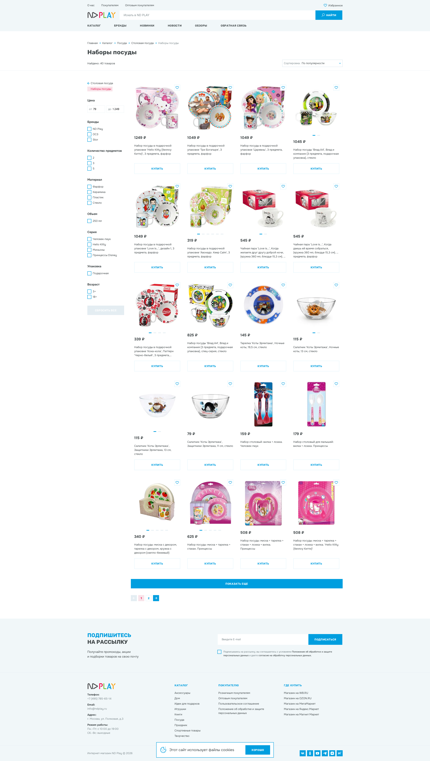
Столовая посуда (142, 43)
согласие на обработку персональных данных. (285, 655)
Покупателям (109, 5)
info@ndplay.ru (97, 708)
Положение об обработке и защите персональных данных (241, 711)
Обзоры (201, 25)
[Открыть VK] (303, 753)
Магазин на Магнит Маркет (301, 714)
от (90, 109)
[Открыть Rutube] (340, 753)
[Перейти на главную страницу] (101, 15)
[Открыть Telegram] (325, 753)
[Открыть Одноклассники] (310, 753)
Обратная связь (234, 25)
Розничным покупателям (234, 693)
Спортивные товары (188, 730)
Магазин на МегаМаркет (299, 703)
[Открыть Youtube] (317, 753)
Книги (178, 714)
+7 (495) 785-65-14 (99, 698)
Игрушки (180, 709)
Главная (92, 43)
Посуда (122, 43)
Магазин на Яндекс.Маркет (301, 709)
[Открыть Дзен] (332, 753)
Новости (175, 25)
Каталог (94, 25)
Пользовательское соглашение (238, 703)
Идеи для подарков (187, 703)
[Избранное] (177, 88)
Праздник (181, 725)
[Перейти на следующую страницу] (156, 598)
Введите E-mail (231, 639)
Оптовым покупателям (139, 5)
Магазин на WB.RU (296, 693)
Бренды (120, 25)
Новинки (147, 25)
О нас (91, 5)
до (109, 109)
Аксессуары (182, 693)
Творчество (182, 736)
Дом (177, 698)
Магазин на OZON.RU (298, 698)
